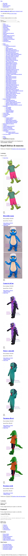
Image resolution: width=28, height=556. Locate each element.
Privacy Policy (6, 534)
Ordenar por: (3, 148)
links (1, 1)
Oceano (4, 32)
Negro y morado (8, 351)
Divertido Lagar (8, 216)
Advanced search (6, 529)
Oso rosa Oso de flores (8, 37)
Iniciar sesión (6, 6)
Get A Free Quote (6, 134)
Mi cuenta (5, 3)
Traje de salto (6, 28)
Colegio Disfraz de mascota (8, 35)
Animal (5, 25)
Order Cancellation (7, 538)
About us (5, 524)
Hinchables (5, 27)
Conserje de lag (8, 283)
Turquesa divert (8, 418)
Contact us (5, 526)
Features (5, 40)
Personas (5, 34)
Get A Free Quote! (13, 13)
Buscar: (2, 20)
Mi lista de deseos (6, 5)
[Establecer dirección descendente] (18, 148)
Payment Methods (7, 537)
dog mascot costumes (7, 545)
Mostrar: (2, 155)
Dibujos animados (7, 26)
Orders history (6, 528)
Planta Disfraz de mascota (8, 33)
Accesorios (5, 30)
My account (5, 527)
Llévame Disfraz (6, 29)
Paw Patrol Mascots (7, 544)
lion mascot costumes (7, 549)
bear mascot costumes (7, 547)
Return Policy (6, 535)
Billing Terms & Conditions (9, 540)
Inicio (4, 136)
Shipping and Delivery (7, 536)
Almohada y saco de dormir (9, 39)
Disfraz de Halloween (7, 36)
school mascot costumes (8, 546)
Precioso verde (8, 486)
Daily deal (5, 4)
